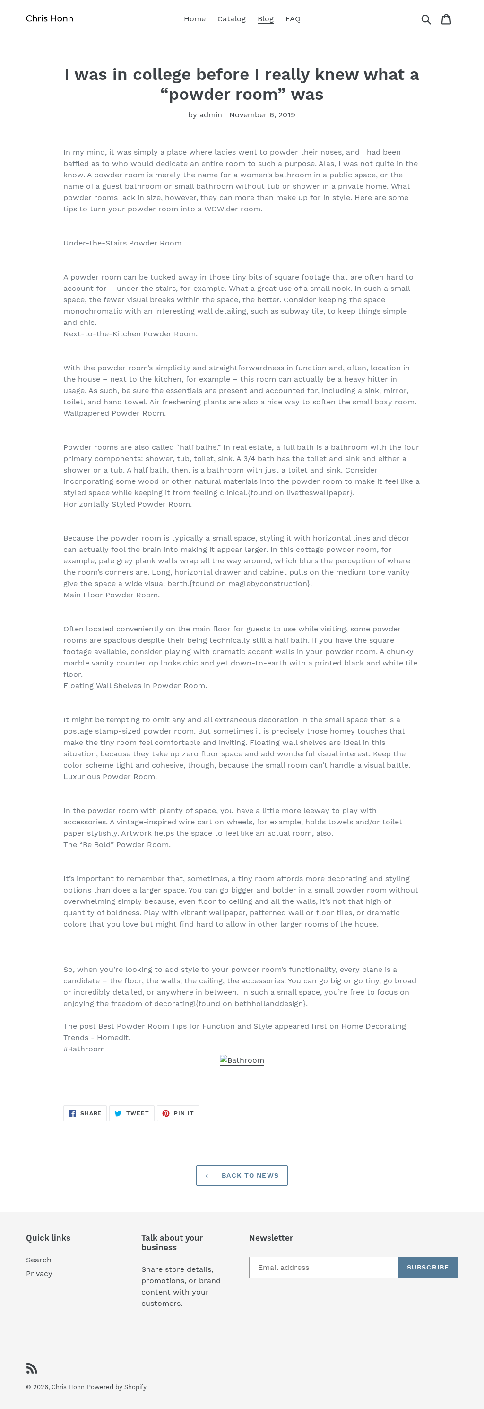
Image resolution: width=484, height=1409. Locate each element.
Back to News (249, 1175)
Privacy (39, 1273)
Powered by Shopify (117, 1387)
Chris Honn (68, 1387)
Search (39, 1259)
